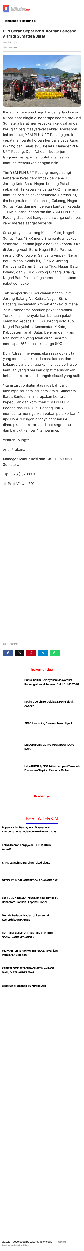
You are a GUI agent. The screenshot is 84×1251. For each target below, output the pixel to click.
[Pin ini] (31, 653)
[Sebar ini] (8, 653)
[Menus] (79, 7)
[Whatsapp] (55, 653)
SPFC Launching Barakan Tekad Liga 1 (48, 723)
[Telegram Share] (43, 653)
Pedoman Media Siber (15, 1245)
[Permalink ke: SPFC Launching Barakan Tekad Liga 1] (12, 731)
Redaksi (61, 1241)
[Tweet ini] (19, 653)
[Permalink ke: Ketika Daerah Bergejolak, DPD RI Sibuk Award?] (12, 709)
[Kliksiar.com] (16, 8)
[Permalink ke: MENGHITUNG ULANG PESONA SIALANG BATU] (12, 752)
